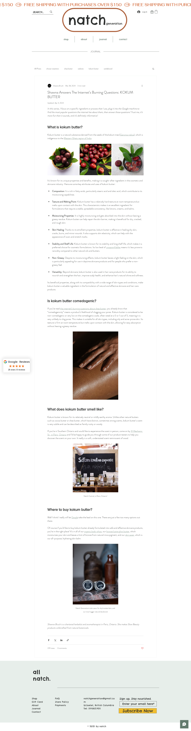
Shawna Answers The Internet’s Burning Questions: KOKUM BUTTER (90, 95)
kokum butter (94, 69)
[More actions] (142, 85)
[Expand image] (63, 159)
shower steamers (52, 69)
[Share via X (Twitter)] (55, 640)
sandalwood (108, 69)
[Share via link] (68, 640)
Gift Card (37, 702)
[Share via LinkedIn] (61, 640)
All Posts (37, 69)
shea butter (68, 69)
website (81, 69)
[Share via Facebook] (48, 640)
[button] (156, 11)
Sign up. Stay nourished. (135, 698)
